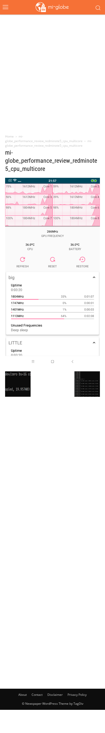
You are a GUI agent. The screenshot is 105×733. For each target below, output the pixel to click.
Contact (37, 695)
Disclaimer (55, 695)
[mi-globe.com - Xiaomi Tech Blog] (52, 7)
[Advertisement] (52, 72)
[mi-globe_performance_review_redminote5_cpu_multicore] (52, 366)
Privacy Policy (77, 695)
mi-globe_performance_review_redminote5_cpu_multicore (44, 138)
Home (9, 136)
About (22, 695)
